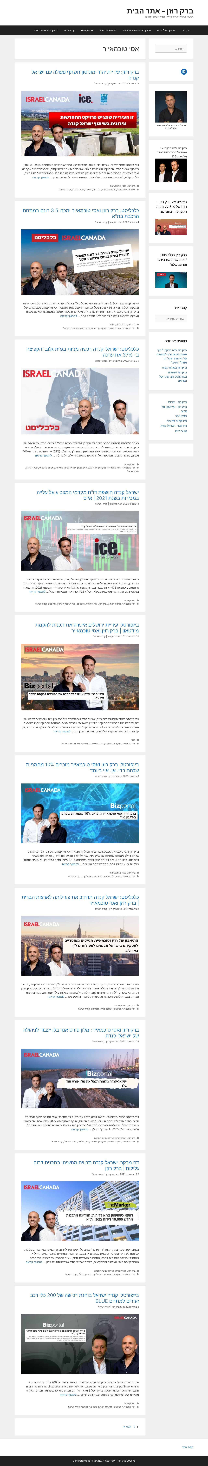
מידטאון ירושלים (82, 743)
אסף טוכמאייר (109, 189)
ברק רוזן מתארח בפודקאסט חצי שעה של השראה (173, 376)
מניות (51, 467)
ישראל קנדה (91, 328)
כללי (124, 186)
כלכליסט (80, 328)
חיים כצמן (82, 467)
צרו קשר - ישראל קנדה (174, 425)
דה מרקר (108, 1274)
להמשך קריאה (40, 177)
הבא (127, 1426)
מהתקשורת (87, 30)
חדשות (88, 189)
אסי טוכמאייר (123, 189)
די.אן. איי (97, 876)
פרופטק (52, 603)
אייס (133, 189)
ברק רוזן (186, 30)
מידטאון (95, 743)
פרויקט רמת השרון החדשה (137, 30)
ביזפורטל (116, 876)
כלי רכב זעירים (105, 1406)
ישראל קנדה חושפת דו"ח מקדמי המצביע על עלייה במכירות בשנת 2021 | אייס (88, 495)
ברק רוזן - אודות (177, 402)
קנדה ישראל (65, 189)
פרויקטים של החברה (104, 1138)
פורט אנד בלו (70, 1141)
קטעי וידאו (69, 30)
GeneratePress (81, 1460)
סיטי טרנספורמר (89, 1406)
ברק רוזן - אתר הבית (160, 10)
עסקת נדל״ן (78, 189)
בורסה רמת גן (114, 603)
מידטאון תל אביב (108, 30)
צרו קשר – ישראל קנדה (46, 30)
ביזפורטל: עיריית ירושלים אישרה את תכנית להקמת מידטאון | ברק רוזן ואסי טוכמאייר (87, 628)
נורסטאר (43, 467)
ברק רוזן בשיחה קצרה (174, 367)
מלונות (81, 1141)
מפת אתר (181, 416)
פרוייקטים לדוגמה (166, 30)
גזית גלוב (92, 467)
